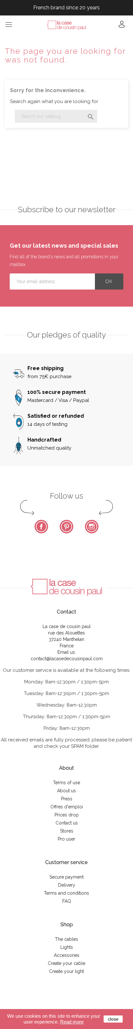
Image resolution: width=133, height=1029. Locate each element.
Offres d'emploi (66, 806)
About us (66, 790)
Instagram (91, 526)
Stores (66, 831)
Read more (72, 1021)
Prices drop (67, 814)
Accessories (66, 955)
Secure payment (66, 877)
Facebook (41, 526)
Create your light (66, 971)
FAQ (66, 901)
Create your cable (66, 963)
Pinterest (66, 526)
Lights (66, 947)
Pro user (66, 839)
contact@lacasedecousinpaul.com (67, 658)
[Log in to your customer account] (122, 26)
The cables (66, 939)
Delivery (66, 885)
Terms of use (66, 782)
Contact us (67, 822)
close (113, 1019)
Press (66, 798)
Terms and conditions (66, 893)
